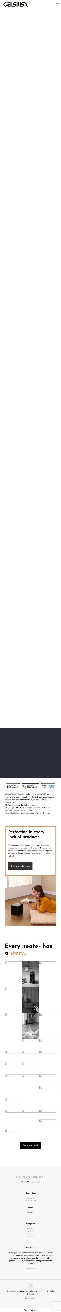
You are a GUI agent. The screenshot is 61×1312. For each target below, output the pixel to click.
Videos (30, 1231)
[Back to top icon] (30, 1285)
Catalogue (30, 1236)
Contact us (31, 1198)
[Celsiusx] (15, 4)
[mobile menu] (57, 4)
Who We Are (30, 1200)
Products (30, 1228)
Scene (30, 1233)
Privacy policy (30, 1298)
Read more (30, 1268)
